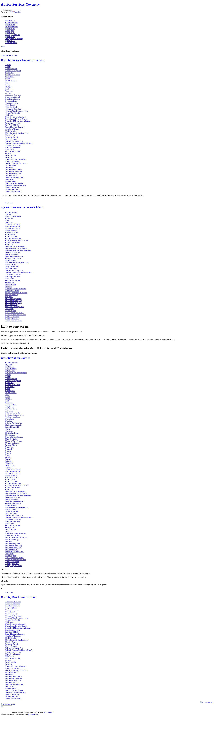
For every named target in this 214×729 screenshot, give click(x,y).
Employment (9, 31)
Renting (8, 451)
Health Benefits (10, 131)
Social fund (9, 167)
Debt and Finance (11, 27)
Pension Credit (10, 155)
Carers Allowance (11, 103)
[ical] (206, 702)
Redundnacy (9, 447)
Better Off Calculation (13, 413)
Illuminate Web (33, 714)
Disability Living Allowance (15, 117)
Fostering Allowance (12, 123)
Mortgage (8, 87)
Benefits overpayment (13, 71)
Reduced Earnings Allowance (15, 159)
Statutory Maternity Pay (13, 171)
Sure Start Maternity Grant (14, 177)
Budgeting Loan (11, 101)
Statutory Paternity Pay (13, 173)
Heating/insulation (11, 433)
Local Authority (10, 369)
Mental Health (10, 371)
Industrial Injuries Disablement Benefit (18, 143)
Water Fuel (9, 91)
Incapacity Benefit (11, 137)
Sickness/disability (11, 165)
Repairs (8, 453)
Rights (7, 455)
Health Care (9, 367)
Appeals (8, 93)
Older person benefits (12, 151)
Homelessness (10, 435)
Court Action (9, 77)
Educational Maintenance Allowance (18, 121)
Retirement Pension (12, 161)
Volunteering (9, 463)
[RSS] (46, 712)
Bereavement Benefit (12, 97)
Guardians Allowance (13, 129)
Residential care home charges (16, 373)
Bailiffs (7, 67)
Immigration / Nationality (14, 39)
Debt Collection (10, 81)
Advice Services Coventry (20, 4)
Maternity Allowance (12, 147)
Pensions (8, 157)
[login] (50, 712)
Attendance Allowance (13, 95)
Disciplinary (9, 419)
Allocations (9, 411)
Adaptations (9, 407)
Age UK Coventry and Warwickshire (22, 207)
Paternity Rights (11, 445)
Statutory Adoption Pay (13, 169)
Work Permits (10, 465)
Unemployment (10, 181)
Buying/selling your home (14, 415)
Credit (7, 79)
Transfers (8, 459)
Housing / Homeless (12, 35)
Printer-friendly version (9, 55)
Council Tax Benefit (12, 113)
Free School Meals (12, 125)
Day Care (8, 365)
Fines (7, 83)
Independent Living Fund (14, 141)
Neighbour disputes (12, 443)
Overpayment (10, 153)
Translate (17, 12)
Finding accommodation (13, 425)
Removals (8, 449)
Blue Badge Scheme (12, 99)
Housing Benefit (11, 135)
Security (8, 457)
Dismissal (8, 421)
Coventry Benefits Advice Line (18, 597)
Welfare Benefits (11, 43)
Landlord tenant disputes (14, 437)
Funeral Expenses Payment (14, 127)
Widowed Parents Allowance (15, 185)
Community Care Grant (13, 109)
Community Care (11, 23)
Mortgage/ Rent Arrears (13, 441)
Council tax (9, 73)
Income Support (11, 139)
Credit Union (10, 391)
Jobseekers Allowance (13, 145)
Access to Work (10, 405)
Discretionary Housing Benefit (16, 119)
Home (3, 46)
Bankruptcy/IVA (11, 69)
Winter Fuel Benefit (12, 187)
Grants (7, 429)
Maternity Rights (11, 439)
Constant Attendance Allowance (16, 111)
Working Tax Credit (12, 189)
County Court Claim (12, 75)
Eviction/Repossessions (13, 423)
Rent (7, 89)
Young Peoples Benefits (13, 191)
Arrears (8, 65)
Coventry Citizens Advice (15, 357)
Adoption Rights (11, 409)
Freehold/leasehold (12, 427)
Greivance (9, 431)
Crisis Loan (9, 115)
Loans (7, 85)
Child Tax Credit (11, 107)
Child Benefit (10, 105)
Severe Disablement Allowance (16, 163)
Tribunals (8, 461)
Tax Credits (9, 179)
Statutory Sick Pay (11, 175)
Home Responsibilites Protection (16, 133)
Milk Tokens (9, 149)
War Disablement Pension (14, 183)
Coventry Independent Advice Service (22, 60)
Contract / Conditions (12, 417)
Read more (9, 203)
